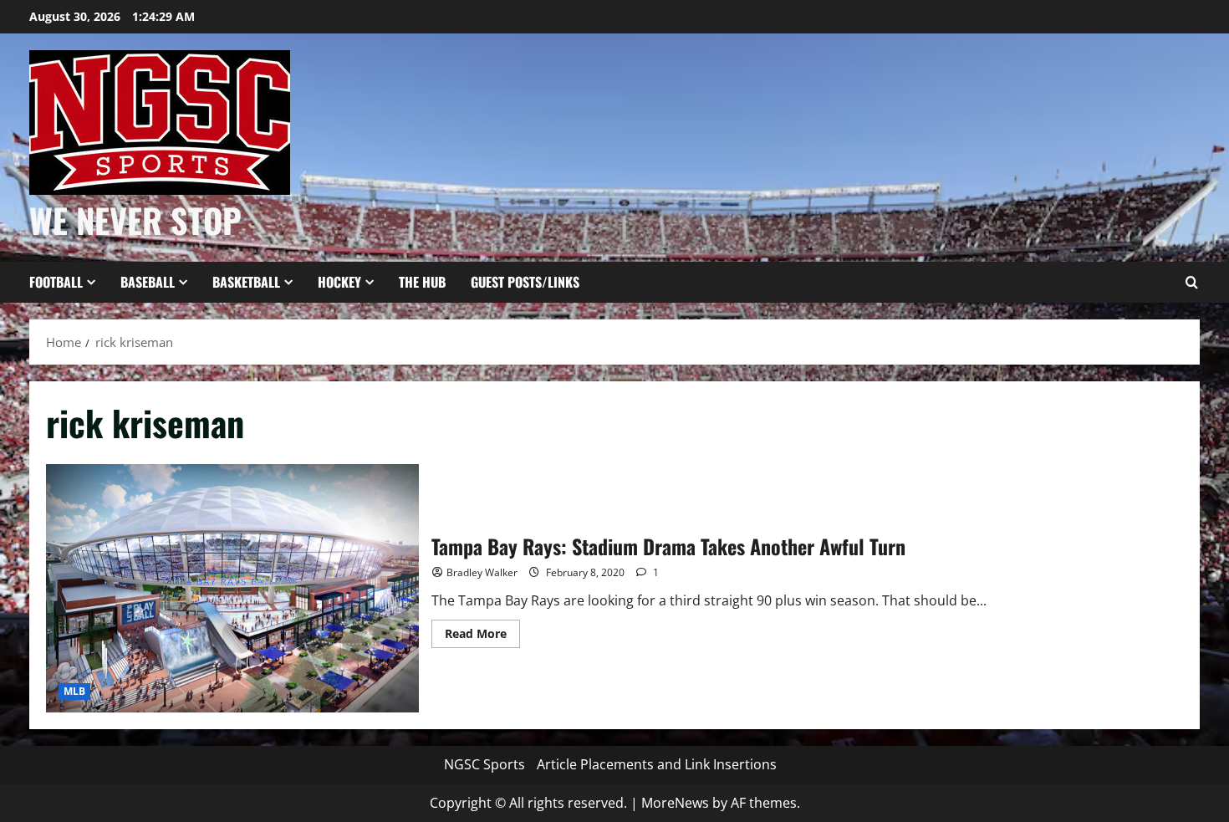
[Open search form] (1191, 283)
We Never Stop (135, 220)
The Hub (422, 282)
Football (56, 282)
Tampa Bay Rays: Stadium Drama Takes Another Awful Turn (232, 588)
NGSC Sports (484, 764)
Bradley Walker (482, 572)
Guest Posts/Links (525, 282)
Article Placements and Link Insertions (657, 764)
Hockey (339, 282)
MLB (74, 691)
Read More (482, 636)
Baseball (147, 282)
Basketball (246, 282)
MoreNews (675, 803)
